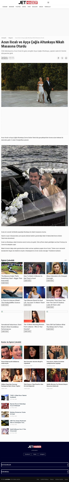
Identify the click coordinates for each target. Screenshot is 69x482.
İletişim (52, 479)
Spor (29, 6)
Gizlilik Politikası (44, 479)
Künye (66, 479)
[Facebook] (58, 58)
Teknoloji (47, 6)
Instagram (42, 454)
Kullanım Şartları (59, 479)
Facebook (27, 454)
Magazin (34, 6)
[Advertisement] (34, 22)
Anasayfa (4, 37)
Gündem (5, 6)
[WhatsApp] (66, 58)
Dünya (24, 6)
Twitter (35, 454)
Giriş (38, 479)
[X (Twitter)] (62, 58)
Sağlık (41, 6)
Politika (18, 6)
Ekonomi (11, 6)
